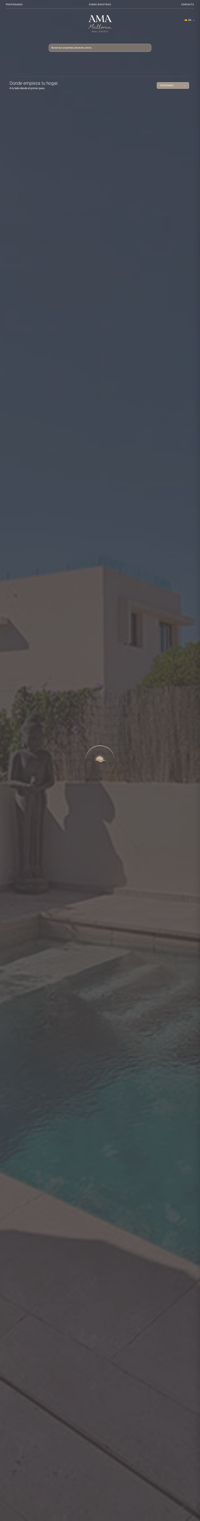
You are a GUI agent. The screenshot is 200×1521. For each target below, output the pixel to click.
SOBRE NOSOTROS (100, 4)
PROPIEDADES (14, 4)
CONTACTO (187, 4)
